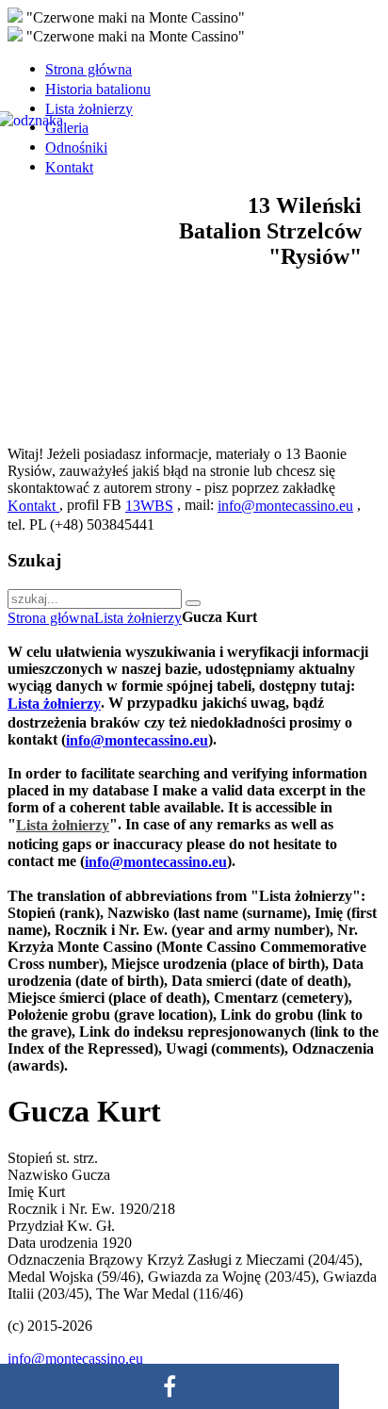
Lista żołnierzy (138, 618)
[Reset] (193, 603)
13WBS (149, 506)
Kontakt (33, 506)
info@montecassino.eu (285, 506)
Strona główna (51, 618)
